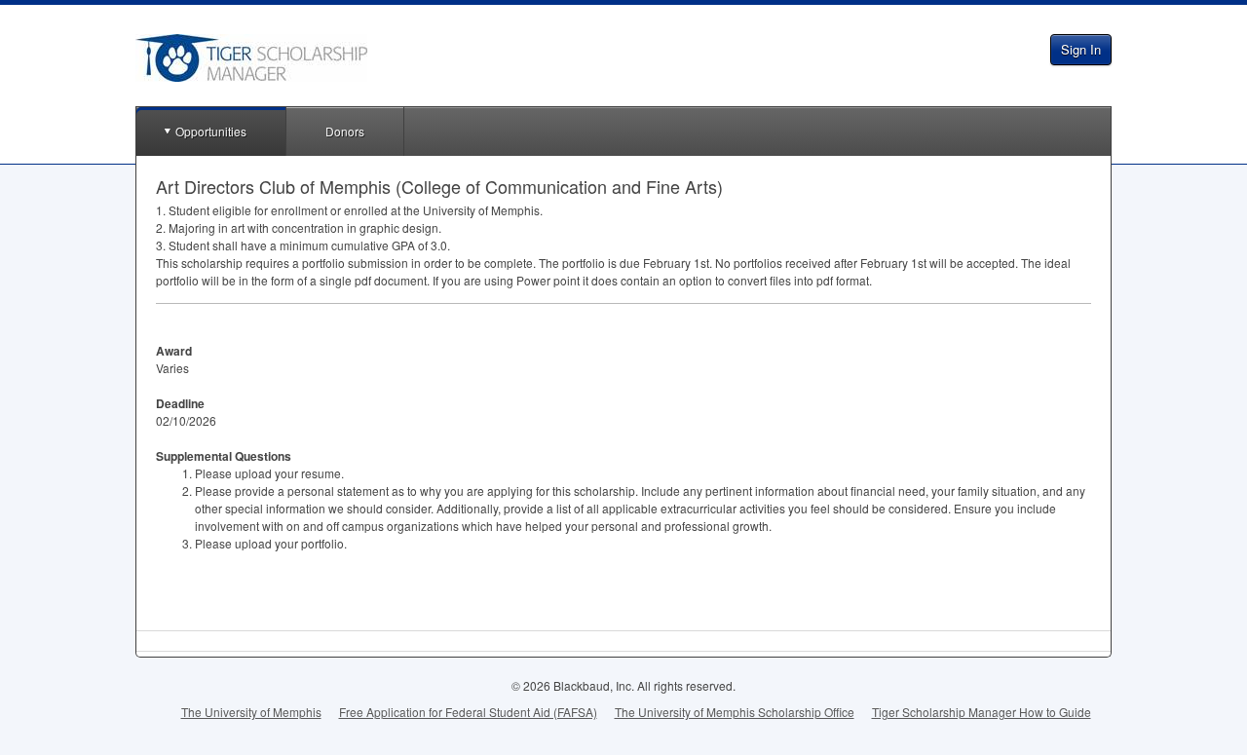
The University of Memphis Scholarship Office (734, 711)
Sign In (1081, 49)
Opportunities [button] (210, 131)
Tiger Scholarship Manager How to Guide (981, 711)
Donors (344, 131)
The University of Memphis (251, 711)
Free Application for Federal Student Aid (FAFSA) (468, 711)
